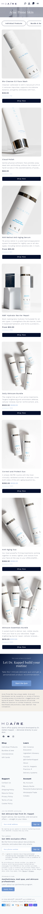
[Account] (29, 3)
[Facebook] (3, 736)
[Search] (25, 3)
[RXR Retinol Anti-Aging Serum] (21, 210)
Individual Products (13, 23)
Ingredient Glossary (31, 753)
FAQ (3, 786)
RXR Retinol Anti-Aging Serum (16, 237)
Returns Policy (7, 793)
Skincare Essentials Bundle (15, 628)
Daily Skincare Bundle (12, 393)
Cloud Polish (8, 159)
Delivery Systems (30, 773)
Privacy (31, 871)
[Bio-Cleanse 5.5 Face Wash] (21, 54)
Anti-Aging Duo (9, 550)
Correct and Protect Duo (13, 472)
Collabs (26, 796)
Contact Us (6, 783)
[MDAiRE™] (9, 4)
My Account (28, 783)
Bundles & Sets (8, 750)
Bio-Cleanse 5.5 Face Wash (14, 81)
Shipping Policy (8, 789)
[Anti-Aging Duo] (21, 522)
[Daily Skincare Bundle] (21, 366)
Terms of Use (7, 800)
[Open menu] (37, 3)
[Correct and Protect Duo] (21, 444)
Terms (24, 871)
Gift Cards (6, 757)
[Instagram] (13, 736)
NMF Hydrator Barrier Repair (15, 315)
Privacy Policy (7, 796)
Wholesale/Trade (30, 792)
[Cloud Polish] (21, 132)
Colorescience (7, 754)
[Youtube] (8, 736)
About (25, 763)
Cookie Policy (7, 803)
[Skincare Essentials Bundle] (21, 600)
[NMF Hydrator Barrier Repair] (21, 288)
